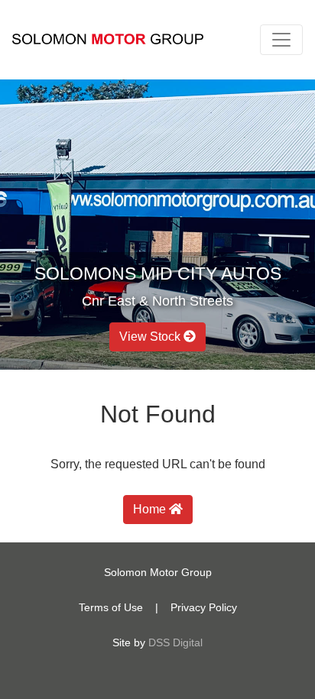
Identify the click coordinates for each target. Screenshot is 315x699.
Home (151, 509)
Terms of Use (111, 607)
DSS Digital (175, 642)
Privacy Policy (203, 607)
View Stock (151, 336)
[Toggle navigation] (281, 39)
